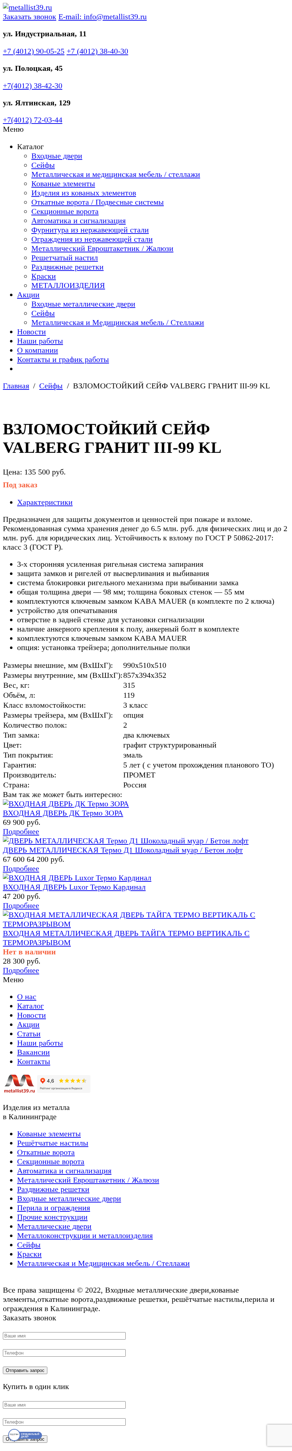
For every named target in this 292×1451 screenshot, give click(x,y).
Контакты (33, 1061)
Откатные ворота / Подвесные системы (97, 202)
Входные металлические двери (83, 303)
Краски (43, 276)
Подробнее (21, 831)
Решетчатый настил (64, 257)
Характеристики (45, 502)
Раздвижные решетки (67, 266)
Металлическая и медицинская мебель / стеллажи (115, 174)
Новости (31, 331)
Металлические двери (54, 1226)
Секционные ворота (65, 211)
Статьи (29, 1033)
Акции (28, 294)
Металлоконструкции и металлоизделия (85, 1235)
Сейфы (43, 165)
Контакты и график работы (63, 359)
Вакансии (33, 1052)
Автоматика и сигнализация (78, 220)
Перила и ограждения (53, 1207)
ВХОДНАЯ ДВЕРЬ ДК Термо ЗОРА (63, 812)
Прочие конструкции (52, 1216)
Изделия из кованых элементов (83, 192)
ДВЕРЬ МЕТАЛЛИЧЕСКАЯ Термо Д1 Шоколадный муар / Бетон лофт (123, 849)
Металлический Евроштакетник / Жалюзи (102, 248)
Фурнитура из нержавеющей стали (90, 229)
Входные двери (56, 155)
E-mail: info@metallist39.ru (102, 16)
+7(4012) (32, 85)
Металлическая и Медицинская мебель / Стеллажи (117, 322)
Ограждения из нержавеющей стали (92, 239)
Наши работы (40, 340)
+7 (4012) (33, 51)
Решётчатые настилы (52, 1142)
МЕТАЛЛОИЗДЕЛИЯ (68, 285)
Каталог (30, 1005)
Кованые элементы (63, 183)
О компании (37, 350)
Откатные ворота (46, 1152)
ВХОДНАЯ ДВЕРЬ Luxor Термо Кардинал (74, 886)
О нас (26, 996)
